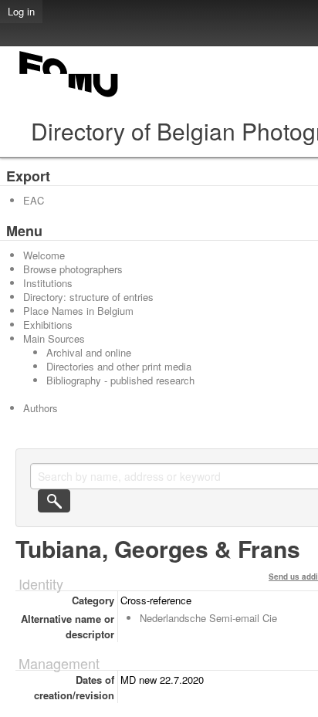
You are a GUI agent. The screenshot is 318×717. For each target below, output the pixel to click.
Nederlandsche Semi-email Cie (208, 617)
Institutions (48, 283)
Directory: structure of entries (88, 296)
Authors (40, 408)
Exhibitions (48, 324)
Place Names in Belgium (78, 310)
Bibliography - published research (120, 380)
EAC (33, 200)
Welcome (44, 255)
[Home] (69, 97)
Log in (21, 11)
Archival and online (88, 352)
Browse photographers (73, 269)
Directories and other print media (118, 366)
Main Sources (54, 338)
